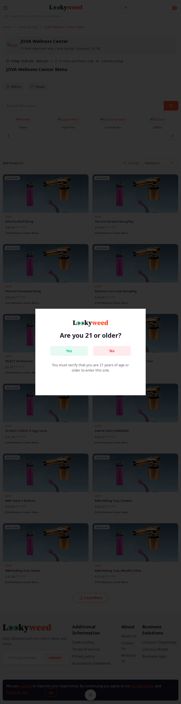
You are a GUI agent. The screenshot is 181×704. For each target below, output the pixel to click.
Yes (69, 350)
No (112, 350)
